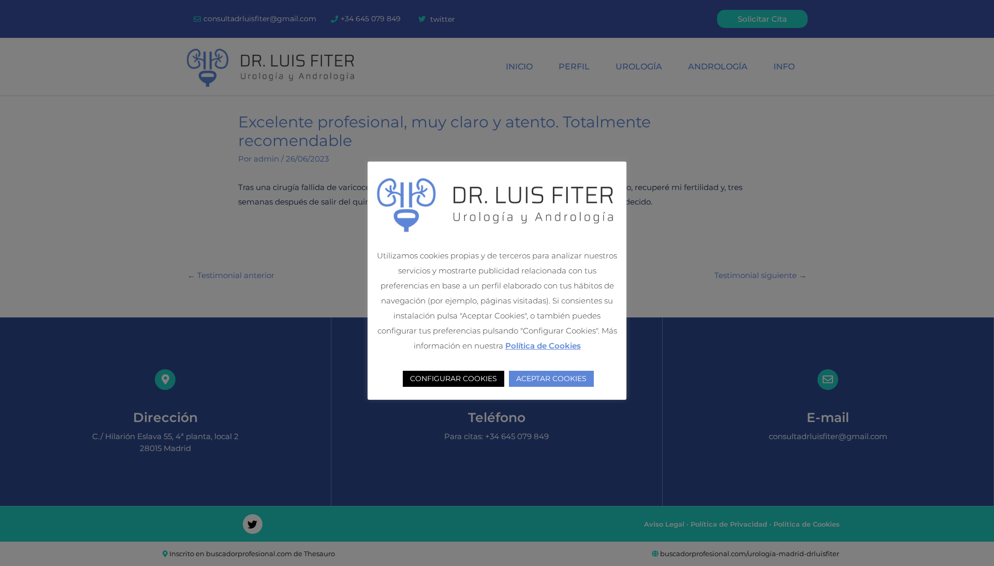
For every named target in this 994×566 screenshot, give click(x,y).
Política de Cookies (543, 346)
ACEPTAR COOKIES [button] (551, 378)
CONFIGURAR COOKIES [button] (453, 378)
